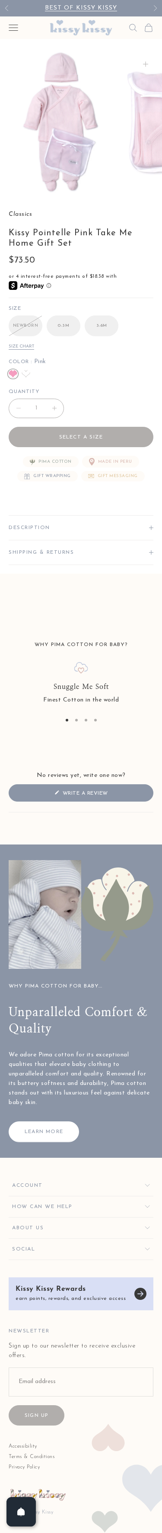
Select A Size (81, 437)
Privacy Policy (24, 1467)
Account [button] (27, 1185)
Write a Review (97, 795)
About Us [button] (28, 1228)
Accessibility (23, 1446)
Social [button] (23, 1249)
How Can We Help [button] (42, 1206)
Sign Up (36, 1415)
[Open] (21, 1512)
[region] (81, 683)
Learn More (44, 1131)
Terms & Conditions (31, 1456)
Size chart (21, 346)
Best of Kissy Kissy (81, 8)
